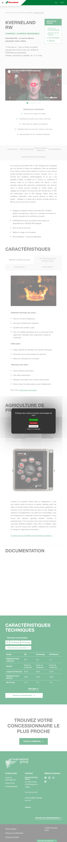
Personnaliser (33, 426)
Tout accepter (33, 420)
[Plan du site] (2, 2)
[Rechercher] (55, 8)
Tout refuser (33, 423)
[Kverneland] (11, 2)
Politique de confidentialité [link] (33, 429)
